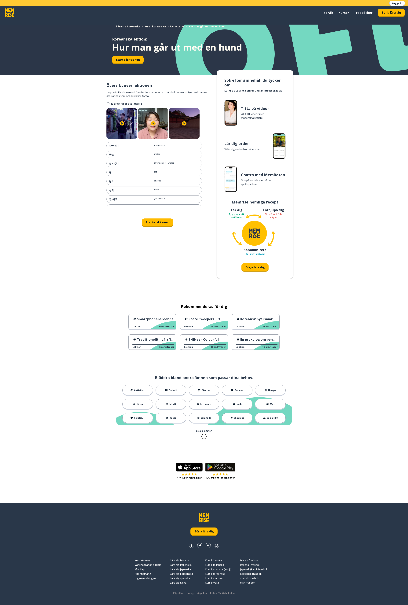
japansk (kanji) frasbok (254, 569)
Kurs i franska (213, 560)
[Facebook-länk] (191, 545)
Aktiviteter (177, 26)
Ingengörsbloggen (146, 578)
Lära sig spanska (180, 578)
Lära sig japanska (180, 569)
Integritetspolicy (197, 593)
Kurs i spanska (213, 578)
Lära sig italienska (181, 565)
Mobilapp (140, 569)
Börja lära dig (391, 12)
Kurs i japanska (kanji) (218, 569)
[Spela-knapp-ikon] (122, 123)
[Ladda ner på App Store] (189, 467)
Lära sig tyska (178, 582)
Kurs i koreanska (155, 26)
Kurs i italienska (214, 565)
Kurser (343, 13)
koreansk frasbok (251, 573)
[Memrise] (9, 12)
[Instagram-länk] (216, 545)
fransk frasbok (249, 560)
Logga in (397, 3)
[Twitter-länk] (199, 545)
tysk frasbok (247, 582)
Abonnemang (143, 573)
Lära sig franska (179, 560)
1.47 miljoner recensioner (220, 477)
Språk (328, 13)
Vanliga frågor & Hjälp (148, 565)
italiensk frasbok (250, 565)
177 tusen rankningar (189, 477)
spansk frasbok (249, 578)
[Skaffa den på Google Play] (220, 467)
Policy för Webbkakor (222, 593)
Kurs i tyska (212, 582)
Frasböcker (363, 13)
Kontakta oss (142, 560)
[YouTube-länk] (208, 545)
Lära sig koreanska (128, 26)
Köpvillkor (178, 593)
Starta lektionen (128, 60)
